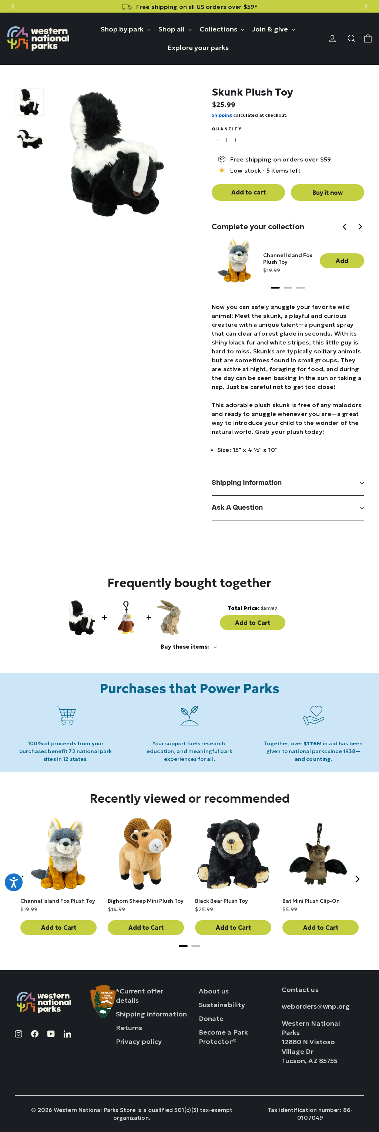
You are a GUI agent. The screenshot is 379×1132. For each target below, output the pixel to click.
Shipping (222, 115)
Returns (129, 1027)
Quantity (227, 129)
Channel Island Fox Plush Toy (287, 258)
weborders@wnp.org (316, 1006)
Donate (211, 1018)
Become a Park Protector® (223, 1037)
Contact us (300, 989)
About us (214, 991)
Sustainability (222, 1005)
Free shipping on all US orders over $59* (197, 6)
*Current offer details (140, 996)
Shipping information (247, 483)
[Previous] (345, 227)
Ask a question (237, 507)
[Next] (360, 227)
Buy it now (327, 192)
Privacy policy (139, 1041)
